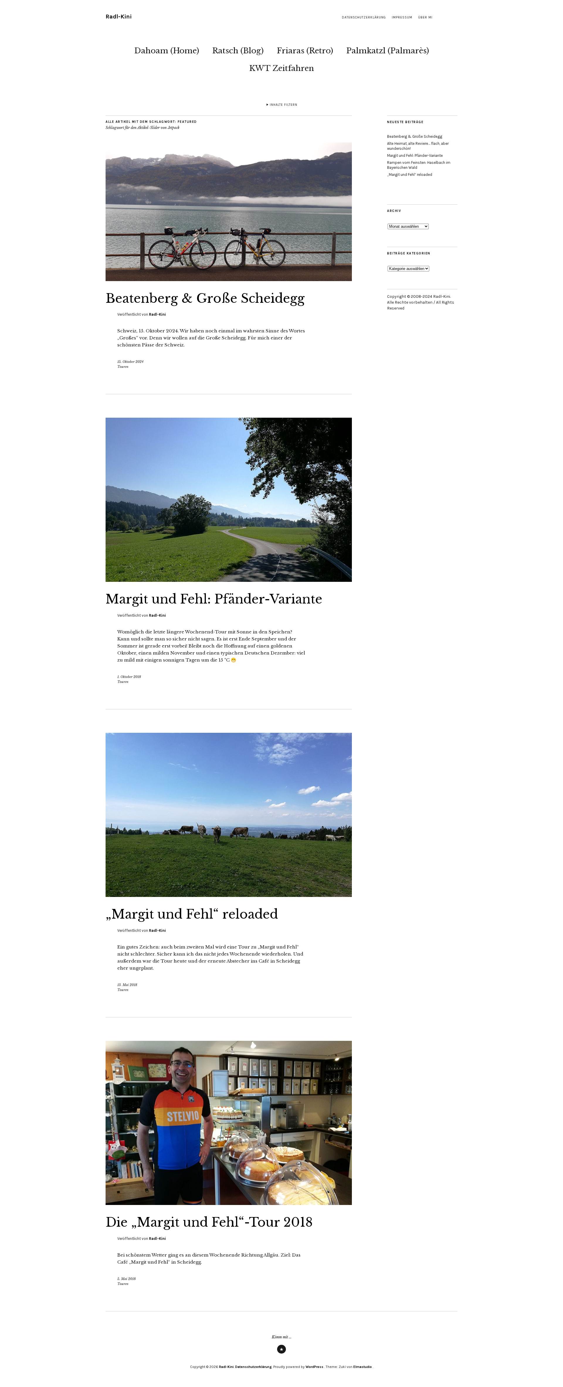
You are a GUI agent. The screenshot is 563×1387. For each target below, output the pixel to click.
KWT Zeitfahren (281, 68)
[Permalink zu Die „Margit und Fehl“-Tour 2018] (229, 1203)
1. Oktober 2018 (129, 677)
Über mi (425, 17)
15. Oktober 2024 (130, 362)
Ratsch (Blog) (238, 50)
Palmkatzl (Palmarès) (387, 50)
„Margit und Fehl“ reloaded (192, 914)
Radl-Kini (119, 16)
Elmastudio (362, 1367)
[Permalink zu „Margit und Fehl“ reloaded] (229, 895)
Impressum (402, 17)
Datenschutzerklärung (364, 17)
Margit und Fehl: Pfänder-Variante (214, 599)
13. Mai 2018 (127, 985)
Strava (281, 1353)
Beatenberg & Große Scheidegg (205, 298)
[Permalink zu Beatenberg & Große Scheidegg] (229, 279)
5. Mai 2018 (126, 1279)
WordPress (314, 1367)
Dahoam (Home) (166, 50)
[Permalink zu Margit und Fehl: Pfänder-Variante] (229, 580)
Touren (122, 367)
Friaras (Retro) (305, 50)
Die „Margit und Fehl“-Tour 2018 (209, 1222)
